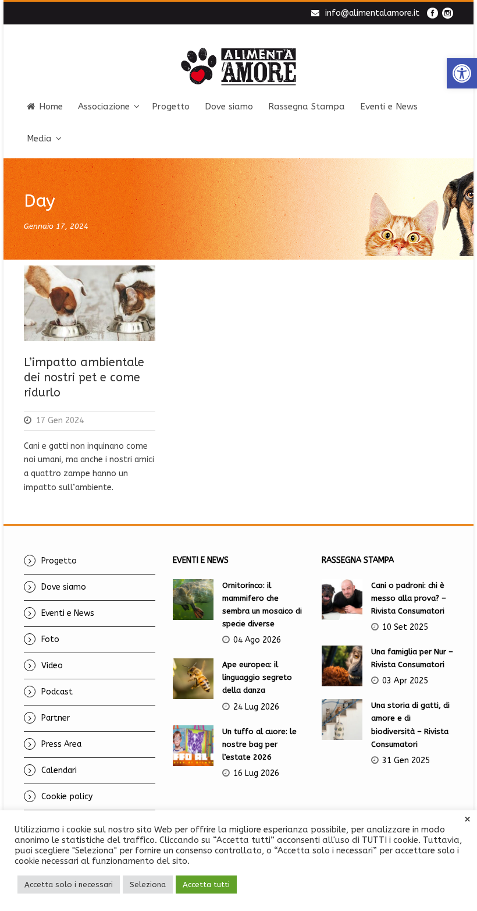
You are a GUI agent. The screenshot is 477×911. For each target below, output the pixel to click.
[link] (462, 73)
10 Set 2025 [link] (405, 627)
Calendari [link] (59, 770)
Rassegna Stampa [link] (306, 106)
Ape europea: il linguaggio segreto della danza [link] (257, 677)
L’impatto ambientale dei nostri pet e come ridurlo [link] (84, 377)
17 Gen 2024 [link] (60, 421)
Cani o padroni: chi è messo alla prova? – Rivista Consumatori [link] (408, 598)
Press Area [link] (61, 744)
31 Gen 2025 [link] (406, 760)
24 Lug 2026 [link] (256, 707)
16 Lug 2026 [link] (256, 773)
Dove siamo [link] (229, 106)
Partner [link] (55, 718)
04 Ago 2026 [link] (257, 640)
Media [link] (39, 138)
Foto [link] (50, 639)
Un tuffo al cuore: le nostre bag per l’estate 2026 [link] (259, 744)
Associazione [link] (104, 106)
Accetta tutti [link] (206, 884)
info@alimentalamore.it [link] (372, 13)
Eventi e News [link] (389, 106)
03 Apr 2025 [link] (405, 681)
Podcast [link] (57, 692)
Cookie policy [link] (66, 797)
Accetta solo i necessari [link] (68, 884)
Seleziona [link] (148, 884)
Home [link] (51, 106)
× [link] (467, 819)
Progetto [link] (171, 106)
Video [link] (52, 666)
